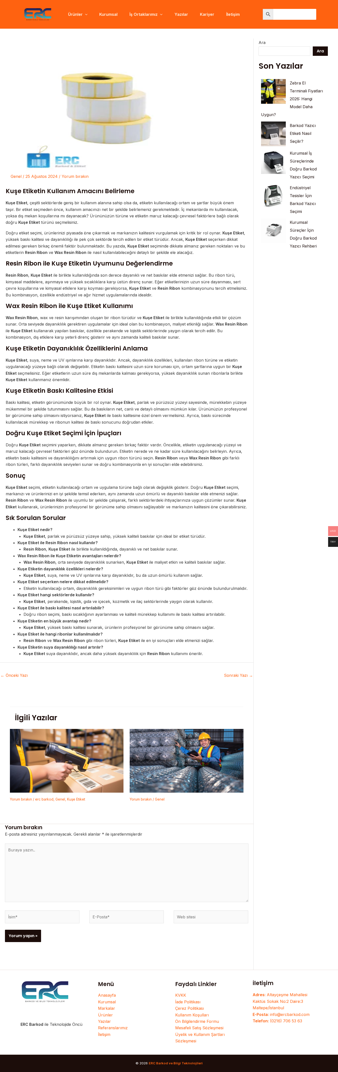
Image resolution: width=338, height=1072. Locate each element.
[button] (85, 14)
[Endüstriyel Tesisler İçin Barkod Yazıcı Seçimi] (273, 196)
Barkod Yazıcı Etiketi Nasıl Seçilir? (303, 133)
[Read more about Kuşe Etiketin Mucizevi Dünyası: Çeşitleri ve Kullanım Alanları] (66, 760)
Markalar (106, 1008)
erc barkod (44, 799)
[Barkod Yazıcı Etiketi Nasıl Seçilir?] (273, 134)
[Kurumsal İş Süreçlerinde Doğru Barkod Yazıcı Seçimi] (273, 161)
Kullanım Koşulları (192, 1014)
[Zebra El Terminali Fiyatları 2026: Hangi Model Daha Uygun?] (273, 91)
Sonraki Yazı (238, 675)
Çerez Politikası (189, 1008)
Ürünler (105, 1014)
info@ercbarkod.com (281, 1014)
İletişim (104, 1034)
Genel (16, 176)
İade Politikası (187, 1001)
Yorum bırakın (75, 176)
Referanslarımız (113, 1027)
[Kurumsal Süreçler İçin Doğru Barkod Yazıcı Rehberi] (273, 230)
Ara (262, 42)
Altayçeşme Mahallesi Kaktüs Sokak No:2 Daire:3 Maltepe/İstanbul (280, 1001)
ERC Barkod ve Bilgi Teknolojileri (176, 1063)
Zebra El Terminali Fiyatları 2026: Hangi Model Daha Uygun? (292, 99)
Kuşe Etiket (76, 799)
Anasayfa (107, 995)
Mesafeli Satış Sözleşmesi (199, 1027)
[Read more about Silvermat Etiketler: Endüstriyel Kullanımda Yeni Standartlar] (186, 760)
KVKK (180, 995)
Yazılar (104, 1021)
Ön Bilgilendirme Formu (197, 1021)
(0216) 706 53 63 (277, 1020)
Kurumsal (107, 1001)
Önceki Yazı (14, 675)
